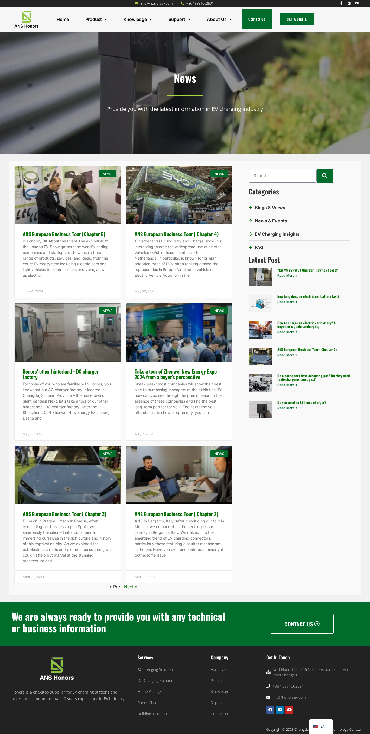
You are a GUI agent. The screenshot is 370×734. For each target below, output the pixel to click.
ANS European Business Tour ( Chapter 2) (176, 513)
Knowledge (135, 19)
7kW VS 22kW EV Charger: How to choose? (307, 270)
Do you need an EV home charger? (301, 402)
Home (63, 19)
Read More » (287, 275)
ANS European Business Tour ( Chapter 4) (177, 234)
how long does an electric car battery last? (308, 296)
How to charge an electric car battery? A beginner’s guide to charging (306, 324)
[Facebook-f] (341, 3)
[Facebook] (270, 710)
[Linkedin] (349, 3)
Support (176, 19)
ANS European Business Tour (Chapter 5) (64, 234)
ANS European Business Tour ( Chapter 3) (64, 513)
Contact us (256, 19)
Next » (130, 586)
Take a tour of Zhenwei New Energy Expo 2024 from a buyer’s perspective (176, 374)
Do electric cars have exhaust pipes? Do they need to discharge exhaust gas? (313, 377)
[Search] (325, 176)
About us (217, 19)
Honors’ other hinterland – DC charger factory (61, 374)
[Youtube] (357, 3)
